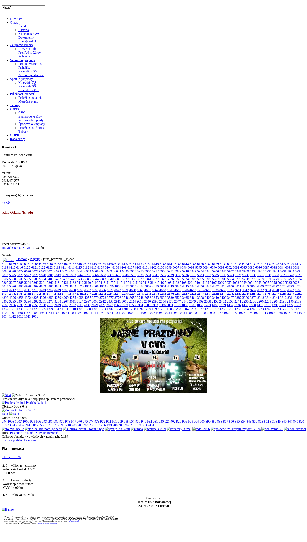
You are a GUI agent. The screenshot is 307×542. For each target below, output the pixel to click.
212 (56, 425)
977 (73, 421)
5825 (12, 275)
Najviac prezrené (46, 432)
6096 (183, 267)
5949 (178, 271)
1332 (5, 309)
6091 (236, 267)
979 (61, 421)
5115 (124, 282)
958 (126, 421)
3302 (5, 301)
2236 (252, 301)
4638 (215, 290)
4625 (5, 294)
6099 (168, 267)
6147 (170, 264)
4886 (20, 286)
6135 (238, 264)
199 (138, 425)
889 (213, 421)
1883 (154, 305)
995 (32, 421)
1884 (139, 305)
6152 (125, 264)
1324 (50, 309)
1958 (132, 305)
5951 (170, 271)
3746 (125, 297)
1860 (200, 305)
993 (44, 421)
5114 (153, 282)
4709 (57, 290)
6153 (140, 264)
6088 (273, 267)
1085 (181, 312)
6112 (86, 267)
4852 (148, 286)
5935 (268, 271)
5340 (110, 279)
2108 (65, 305)
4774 (268, 286)
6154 (110, 264)
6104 (108, 267)
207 (97, 425)
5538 (253, 275)
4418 (215, 294)
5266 (35, 282)
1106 (100, 312)
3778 (102, 297)
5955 (140, 271)
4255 (72, 297)
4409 (253, 294)
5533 (132, 275)
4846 (200, 286)
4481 (148, 294)
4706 (65, 290)
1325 (42, 309)
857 (225, 421)
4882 (72, 286)
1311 (65, 309)
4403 (290, 294)
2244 (237, 301)
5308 (193, 279)
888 (219, 421)
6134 (245, 264)
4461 (163, 294)
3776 (117, 297)
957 (131, 421)
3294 (27, 301)
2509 (200, 301)
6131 (260, 264)
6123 (49, 267)
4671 (125, 290)
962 (108, 421)
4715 (200, 290)
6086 (258, 267)
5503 (35, 279)
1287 (207, 309)
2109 (57, 305)
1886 (162, 305)
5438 (80, 279)
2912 (102, 301)
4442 (185, 294)
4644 (170, 290)
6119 (12, 267)
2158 (42, 305)
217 (45, 425)
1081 (196, 312)
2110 (50, 305)
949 (143, 421)
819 (4, 425)
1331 (12, 309)
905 (190, 421)
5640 (125, 275)
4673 (110, 290)
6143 (178, 264)
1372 (290, 305)
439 (10, 425)
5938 (253, 271)
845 (295, 421)
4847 (208, 286)
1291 (162, 309)
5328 (163, 279)
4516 (42, 294)
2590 (155, 301)
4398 (5, 297)
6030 (125, 271)
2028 (102, 305)
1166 (34, 312)
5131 (57, 282)
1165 (49, 312)
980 (55, 421)
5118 (102, 282)
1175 (283, 309)
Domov (21, 259)
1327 (27, 309)
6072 (65, 271)
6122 (42, 267)
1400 (252, 305)
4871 (65, 286)
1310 (72, 309)
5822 (27, 275)
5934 (275, 271)
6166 (35, 264)
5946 (215, 271)
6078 (12, 271)
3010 (125, 301)
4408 (245, 294)
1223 (260, 309)
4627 (290, 290)
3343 (260, 297)
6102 (153, 267)
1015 (20, 316)
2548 (185, 301)
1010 (35, 316)
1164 (41, 312)
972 (102, 421)
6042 (80, 271)
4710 (35, 290)
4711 (27, 290)
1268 (222, 309)
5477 (57, 279)
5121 (65, 282)
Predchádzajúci (36, 402)
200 (115, 425)
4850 (155, 286)
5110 (160, 282)
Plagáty (35, 259)
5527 (298, 275)
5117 (109, 282)
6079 (20, 271)
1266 (238, 309)
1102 (122, 312)
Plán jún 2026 (11, 457)
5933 (298, 271)
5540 (193, 275)
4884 (57, 286)
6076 (27, 271)
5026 (12, 286)
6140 (208, 264)
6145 (193, 264)
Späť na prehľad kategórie (19, 440)
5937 (260, 271)
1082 (211, 312)
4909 (35, 286)
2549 (192, 301)
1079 (219, 312)
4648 (162, 290)
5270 (275, 279)
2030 (87, 305)
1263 (253, 309)
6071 (72, 271)
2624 (132, 301)
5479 (65, 279)
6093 (221, 267)
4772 (298, 286)
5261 (42, 282)
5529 (283, 275)
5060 (220, 282)
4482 (117, 294)
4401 (283, 294)
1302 (110, 309)
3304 (20, 301)
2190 (290, 301)
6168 (20, 264)
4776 (283, 286)
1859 (177, 305)
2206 (260, 301)
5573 (230, 275)
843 (248, 421)
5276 (253, 279)
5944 (200, 271)
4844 (178, 286)
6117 (298, 264)
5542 (163, 275)
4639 (222, 290)
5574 (238, 275)
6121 (34, 267)
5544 (208, 275)
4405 (260, 294)
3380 (245, 297)
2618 (140, 301)
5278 (245, 279)
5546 (223, 275)
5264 (27, 282)
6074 (57, 271)
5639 (170, 275)
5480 (50, 279)
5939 (245, 271)
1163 (56, 312)
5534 (268, 275)
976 (79, 421)
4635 (230, 290)
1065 (279, 312)
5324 (185, 279)
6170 (5, 264)
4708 (42, 290)
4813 (223, 286)
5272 (283, 279)
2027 (109, 305)
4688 (95, 290)
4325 (35, 297)
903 (144, 425)
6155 (87, 264)
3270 (50, 301)
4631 (268, 290)
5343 (102, 279)
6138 (223, 264)
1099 (107, 312)
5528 (290, 275)
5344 (95, 279)
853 (260, 421)
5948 (185, 271)
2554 (162, 301)
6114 (64, 267)
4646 (185, 290)
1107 (85, 312)
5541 (155, 275)
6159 (95, 264)
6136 (200, 264)
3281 (42, 301)
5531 (148, 275)
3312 (283, 297)
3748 (140, 297)
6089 (251, 267)
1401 (267, 305)
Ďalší (5, 414)
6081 (296, 267)
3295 (12, 301)
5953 (132, 271)
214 (27, 425)
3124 (80, 301)
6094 (206, 267)
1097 (151, 312)
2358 (230, 301)
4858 (117, 286)
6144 (185, 264)
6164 (50, 264)
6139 (215, 264)
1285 (170, 309)
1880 (184, 305)
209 (74, 425)
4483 (110, 294)
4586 (20, 294)
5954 (148, 271)
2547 (177, 301)
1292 (140, 309)
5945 (223, 271)
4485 (95, 294)
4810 (245, 286)
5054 (250, 282)
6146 (163, 264)
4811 (238, 286)
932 (149, 421)
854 (243, 421)
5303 (223, 279)
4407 (238, 294)
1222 (275, 309)
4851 (163, 286)
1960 (117, 305)
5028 (296, 282)
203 (120, 425)
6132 (268, 264)
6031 (117, 271)
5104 (198, 282)
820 (301, 421)
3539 (170, 297)
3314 (268, 297)
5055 (228, 282)
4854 (140, 286)
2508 (207, 301)
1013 (302, 312)
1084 (189, 312)
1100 (129, 312)
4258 (50, 297)
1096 (159, 312)
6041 (102, 271)
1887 (147, 305)
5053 (258, 282)
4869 (87, 286)
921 (167, 421)
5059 (243, 282)
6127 (283, 264)
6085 (243, 267)
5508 (12, 279)
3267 (65, 301)
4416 (140, 294)
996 (38, 421)
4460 (178, 294)
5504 (42, 279)
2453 (215, 301)
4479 (132, 294)
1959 (124, 305)
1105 (78, 312)
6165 (42, 264)
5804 (50, 275)
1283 (192, 309)
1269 (215, 309)
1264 (245, 309)
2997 (87, 301)
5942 (230, 271)
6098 (191, 267)
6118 (5, 267)
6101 (145, 267)
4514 (57, 294)
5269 (260, 279)
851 (272, 421)
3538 (163, 297)
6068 (95, 271)
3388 (200, 297)
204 (85, 425)
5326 (170, 279)
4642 (245, 290)
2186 (12, 305)
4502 (87, 294)
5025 (288, 282)
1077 (234, 312)
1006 (26, 421)
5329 (140, 279)
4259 (57, 297)
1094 (174, 312)
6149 (117, 264)
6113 (57, 267)
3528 (178, 297)
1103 (115, 312)
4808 (253, 286)
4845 (185, 286)
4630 (283, 290)
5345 (87, 279)
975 (85, 421)
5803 (72, 275)
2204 (275, 301)
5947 (193, 271)
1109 (63, 312)
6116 (19, 267)
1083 (204, 312)
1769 (207, 305)
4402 (275, 294)
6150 (148, 264)
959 (120, 421)
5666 (95, 275)
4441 (193, 294)
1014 (5, 316)
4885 (50, 286)
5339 (125, 279)
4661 (147, 290)
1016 (287, 312)
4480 (125, 294)
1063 (272, 312)
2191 (282, 301)
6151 (132, 264)
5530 (275, 275)
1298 (132, 309)
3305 (298, 297)
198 (109, 425)
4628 (275, 290)
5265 (5, 282)
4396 (12, 297)
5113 (146, 282)
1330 (20, 309)
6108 (123, 267)
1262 (268, 309)
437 (21, 425)
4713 (20, 290)
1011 (27, 316)
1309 (80, 309)
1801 (192, 305)
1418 (260, 305)
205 (91, 425)
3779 (95, 297)
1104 (92, 312)
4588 (298, 290)
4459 (155, 294)
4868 (95, 286)
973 (96, 421)
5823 (35, 275)
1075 (249, 312)
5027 (5, 286)
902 (172, 421)
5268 (20, 282)
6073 (50, 271)
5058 (235, 282)
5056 (273, 282)
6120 (27, 267)
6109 (100, 267)
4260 (65, 297)
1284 (185, 309)
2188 (5, 305)
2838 (110, 301)
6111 (71, 267)
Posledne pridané (21, 432)
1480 (215, 305)
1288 (177, 309)
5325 (178, 279)
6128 (275, 264)
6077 (35, 271)
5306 (208, 279)
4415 (223, 294)
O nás (6, 203)
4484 (102, 294)
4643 (207, 290)
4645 (177, 290)
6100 (160, 267)
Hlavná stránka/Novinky (18, 247)
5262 (50, 282)
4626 (12, 294)
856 (231, 421)
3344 (275, 297)
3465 (185, 297)
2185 (20, 305)
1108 (70, 312)
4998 (27, 286)
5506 (20, 279)
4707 (50, 290)
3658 (132, 297)
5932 (290, 271)
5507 (5, 279)
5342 (117, 279)
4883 (42, 286)
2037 (72, 305)
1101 (136, 312)
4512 (72, 294)
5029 (281, 282)
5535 (260, 275)
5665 (117, 275)
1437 (230, 305)
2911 (117, 301)
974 (91, 421)
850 (254, 421)
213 (50, 425)
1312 (57, 309)
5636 (185, 275)
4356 (20, 297)
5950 (163, 271)
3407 (230, 297)
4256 (80, 297)
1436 (237, 305)
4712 (12, 290)
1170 (5, 312)
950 (137, 421)
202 (126, 425)
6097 (176, 267)
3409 (223, 297)
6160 (102, 264)
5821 (65, 275)
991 (50, 421)
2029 (94, 305)
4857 (125, 286)
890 (208, 421)
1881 (169, 305)
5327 (155, 279)
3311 (290, 297)
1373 (282, 305)
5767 (80, 275)
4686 (102, 290)
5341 (148, 279)
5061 (190, 282)
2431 (151, 425)
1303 (102, 309)
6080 (5, 271)
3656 (148, 297)
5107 (213, 282)
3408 (208, 297)
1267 (230, 309)
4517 (35, 294)
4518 (27, 294)
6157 (72, 264)
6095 (198, 267)
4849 (170, 286)
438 (15, 425)
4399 (268, 294)
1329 (35, 309)
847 (289, 421)
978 (67, 421)
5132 (72, 282)
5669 (110, 275)
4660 (132, 290)
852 (266, 421)
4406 (230, 294)
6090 (213, 267)
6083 (288, 267)
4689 (80, 290)
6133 (253, 264)
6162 (65, 264)
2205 (267, 301)
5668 (102, 275)
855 (237, 421)
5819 (57, 275)
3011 (72, 301)
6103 (138, 267)
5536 (245, 275)
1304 (117, 309)
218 (33, 425)
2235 (245, 301)
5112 (131, 282)
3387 (238, 297)
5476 (72, 279)
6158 (57, 264)
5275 (238, 279)
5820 (42, 275)
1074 (257, 312)
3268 (57, 301)
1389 (275, 305)
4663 (140, 290)
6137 (230, 264)
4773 (290, 286)
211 (62, 425)
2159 (35, 305)
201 (132, 425)
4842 (215, 286)
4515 (50, 294)
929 (178, 421)
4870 (80, 286)
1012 (12, 316)
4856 (110, 286)
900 (202, 421)
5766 (87, 275)
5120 (87, 282)
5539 (140, 275)
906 (184, 421)
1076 (241, 312)
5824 (5, 275)
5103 (183, 282)
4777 (275, 286)
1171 (297, 309)
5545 (215, 275)
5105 (205, 282)
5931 (283, 271)
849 (278, 421)
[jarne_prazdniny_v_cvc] (153, 392)
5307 (215, 279)
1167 (27, 312)
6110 (93, 267)
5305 (200, 279)
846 (284, 421)
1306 (95, 309)
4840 (230, 286)
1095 (166, 312)
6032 (110, 271)
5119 (80, 282)
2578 (170, 301)
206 (103, 425)
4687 (87, 290)
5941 (238, 271)
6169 (12, 264)
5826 (20, 275)
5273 (290, 279)
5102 (175, 282)
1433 (245, 305)
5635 (178, 275)
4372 (27, 297)
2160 (27, 305)
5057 (266, 282)
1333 (297, 305)
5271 (268, 279)
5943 (208, 271)
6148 (155, 264)
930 (161, 421)
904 (196, 421)
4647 (192, 290)
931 (155, 421)
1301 (125, 309)
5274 (298, 279)
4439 (170, 294)
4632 (260, 290)
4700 (72, 290)
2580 (147, 301)
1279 (200, 309)
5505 (27, 279)
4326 (42, 297)
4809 (260, 286)
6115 (78, 267)
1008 (11, 421)
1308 (87, 309)
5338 (132, 279)
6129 (290, 264)
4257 (87, 297)
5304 (230, 279)
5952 (155, 271)
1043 (264, 312)
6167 (27, 264)
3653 (155, 297)
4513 (65, 294)
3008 (95, 301)
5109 (138, 282)
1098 (144, 312)
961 (114, 421)
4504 (80, 294)
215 (39, 425)
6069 (87, 271)
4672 (117, 290)
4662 (155, 290)
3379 (253, 297)
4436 (208, 294)
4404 (298, 294)
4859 (102, 286)
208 (79, 425)
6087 (266, 267)
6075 (42, 271)
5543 (200, 275)
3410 (215, 297)
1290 (155, 309)
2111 (80, 305)
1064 (294, 312)
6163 (80, 264)
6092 (228, 267)
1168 (19, 312)
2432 (222, 301)
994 (4, 421)
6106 (115, 267)
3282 (35, 301)
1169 (12, 312)
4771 (5, 290)
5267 (12, 282)
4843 (193, 286)
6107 (130, 267)
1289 (147, 309)
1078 (226, 312)
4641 (238, 290)
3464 (193, 297)
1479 (222, 305)
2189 (297, 301)
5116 (95, 282)
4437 (200, 294)
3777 (110, 297)
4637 (253, 290)
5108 (168, 282)
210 (68, 425)
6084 (281, 267)
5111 (117, 282)
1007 (18, 421)
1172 (290, 309)
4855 (132, 286)
